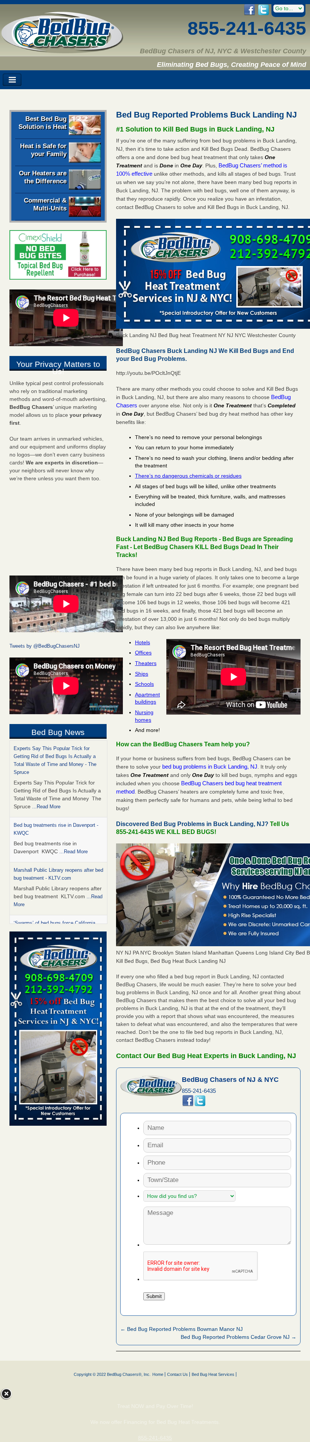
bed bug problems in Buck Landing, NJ (209, 766)
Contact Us (177, 1374)
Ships (141, 674)
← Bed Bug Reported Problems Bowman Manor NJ (181, 1329)
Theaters (146, 663)
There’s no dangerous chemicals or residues (188, 476)
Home (157, 1374)
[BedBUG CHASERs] (62, 50)
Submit (154, 1296)
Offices (143, 653)
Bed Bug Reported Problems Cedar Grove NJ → (238, 1337)
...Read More (46, 806)
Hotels (142, 642)
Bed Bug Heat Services (213, 1374)
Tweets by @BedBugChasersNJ (44, 646)
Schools (144, 684)
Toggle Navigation (12, 80)
